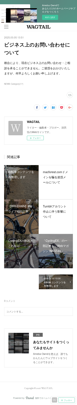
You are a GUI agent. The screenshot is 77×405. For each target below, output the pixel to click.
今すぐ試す (50, 17)
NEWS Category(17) (13, 83)
